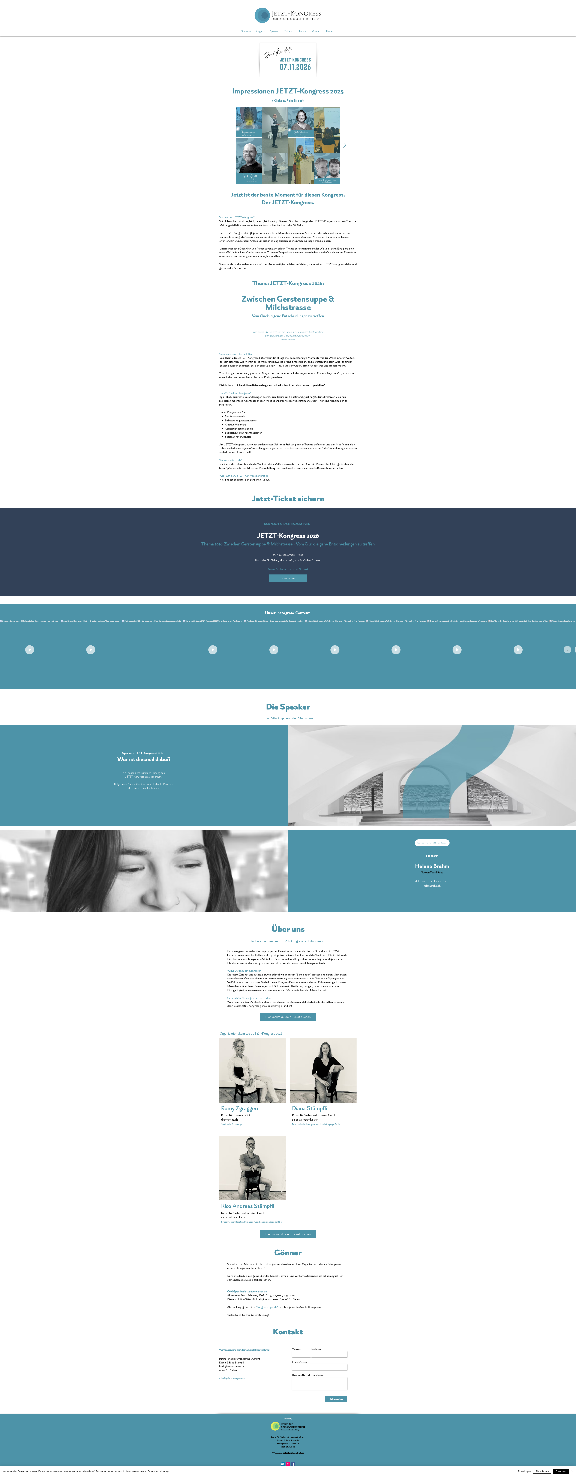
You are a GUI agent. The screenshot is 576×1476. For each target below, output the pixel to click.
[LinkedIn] (283, 1464)
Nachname (316, 1349)
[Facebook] (293, 1464)
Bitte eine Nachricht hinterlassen (308, 1375)
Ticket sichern (288, 578)
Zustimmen (561, 1471)
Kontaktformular (279, 1276)
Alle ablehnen (542, 1471)
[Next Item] (567, 649)
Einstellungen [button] (524, 1471)
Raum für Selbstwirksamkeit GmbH (243, 1213)
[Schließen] (572, 1471)
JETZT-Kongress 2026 (288, 535)
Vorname (296, 1349)
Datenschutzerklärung (158, 1471)
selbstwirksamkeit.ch (293, 1452)
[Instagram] (288, 1464)
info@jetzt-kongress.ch (232, 1378)
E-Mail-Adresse (299, 1362)
